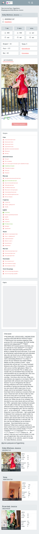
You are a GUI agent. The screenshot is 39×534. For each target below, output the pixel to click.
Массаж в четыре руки (11, 190)
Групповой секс (9, 146)
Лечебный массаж (10, 187)
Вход (32, 2)
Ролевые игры (9, 224)
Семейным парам (9, 166)
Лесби (6, 207)
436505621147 (9, 19)
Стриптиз (7, 202)
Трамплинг (8, 228)
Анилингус (8, 245)
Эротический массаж (11, 180)
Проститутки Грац (6, 8)
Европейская (26, 48)
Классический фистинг (11, 251)
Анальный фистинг (10, 253)
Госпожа (7, 212)
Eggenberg (16, 8)
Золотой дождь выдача (11, 271)
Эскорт (7, 159)
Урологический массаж (11, 183)
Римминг (7, 172)
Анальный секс (9, 142)
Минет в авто (8, 241)
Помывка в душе (9, 168)
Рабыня (7, 219)
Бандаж (7, 226)
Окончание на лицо (10, 265)
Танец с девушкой (10, 204)
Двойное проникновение (12, 149)
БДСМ (6, 217)
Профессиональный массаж (13, 178)
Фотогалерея (8, 60)
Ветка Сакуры (9, 196)
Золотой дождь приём (11, 273)
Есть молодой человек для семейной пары (17, 163)
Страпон (7, 221)
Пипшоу (7, 170)
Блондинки (25, 53)
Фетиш (7, 153)
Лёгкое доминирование (11, 214)
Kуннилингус (8, 243)
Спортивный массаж (10, 192)
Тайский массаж (9, 185)
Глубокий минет (9, 238)
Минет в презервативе (11, 234)
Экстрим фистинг (10, 255)
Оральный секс (9, 144)
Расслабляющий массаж (11, 194)
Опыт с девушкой (10, 236)
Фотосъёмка (8, 161)
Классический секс (10, 139)
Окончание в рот (9, 261)
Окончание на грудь (10, 263)
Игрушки (7, 151)
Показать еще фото (19, 124)
